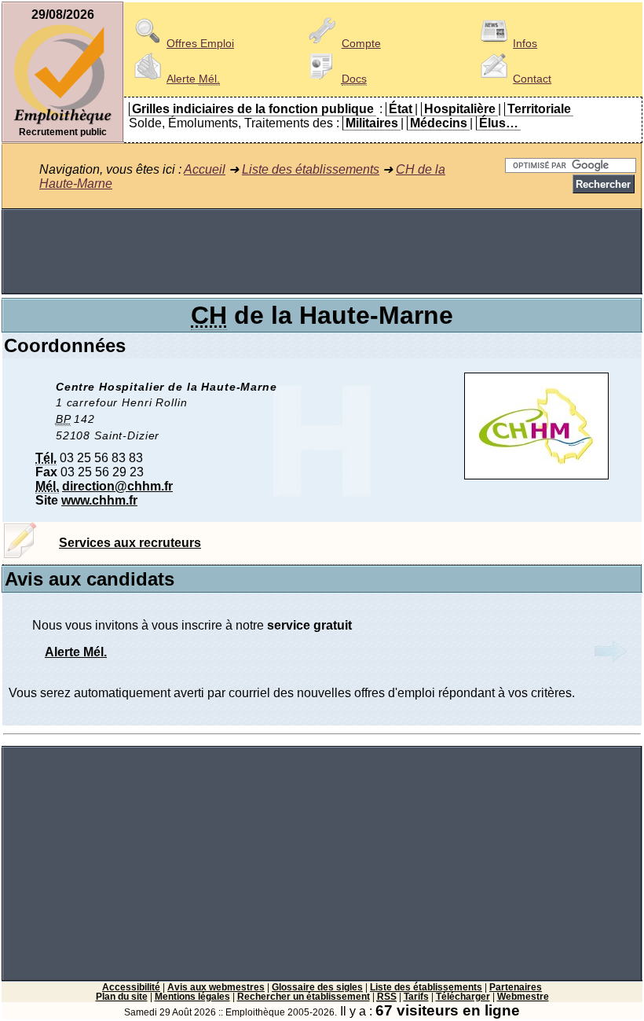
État (400, 109)
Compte (361, 43)
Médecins (438, 123)
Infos (525, 43)
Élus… (498, 123)
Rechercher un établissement (303, 996)
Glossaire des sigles (317, 987)
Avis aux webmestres (216, 987)
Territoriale (539, 109)
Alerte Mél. (76, 652)
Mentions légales (192, 996)
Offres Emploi (200, 43)
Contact (532, 78)
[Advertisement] (322, 251)
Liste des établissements (310, 169)
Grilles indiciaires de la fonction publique (253, 109)
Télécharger (463, 996)
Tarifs (416, 996)
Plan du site (122, 996)
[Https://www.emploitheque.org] (63, 123)
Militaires (372, 123)
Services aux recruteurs (130, 542)
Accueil (204, 169)
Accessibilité (131, 987)
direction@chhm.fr (117, 486)
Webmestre (523, 996)
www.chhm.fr (99, 500)
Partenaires (515, 987)
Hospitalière (460, 109)
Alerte (193, 78)
